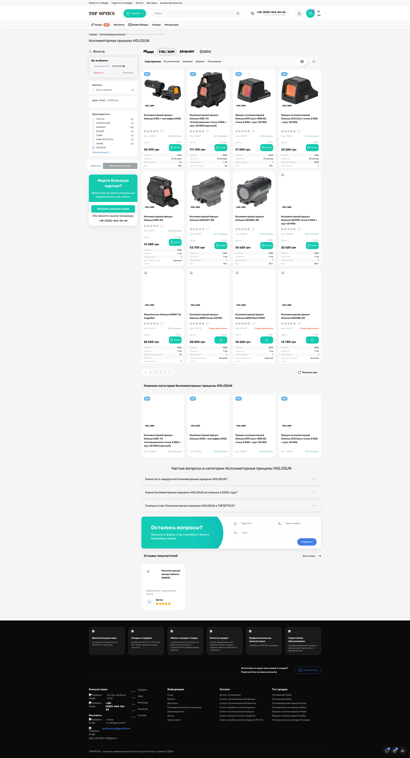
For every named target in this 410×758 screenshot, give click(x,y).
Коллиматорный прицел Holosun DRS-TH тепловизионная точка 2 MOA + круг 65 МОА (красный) (208, 120)
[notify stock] (220, 339)
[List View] (313, 61)
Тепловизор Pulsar (282, 695)
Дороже (200, 61)
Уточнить (128, 72)
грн (318, 15)
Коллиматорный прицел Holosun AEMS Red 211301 (250, 316)
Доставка (152, 3)
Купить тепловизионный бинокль (238, 703)
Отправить (307, 541)
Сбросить (98, 72)
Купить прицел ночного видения (237, 715)
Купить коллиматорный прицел (237, 711)
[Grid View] (302, 61)
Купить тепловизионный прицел (237, 699)
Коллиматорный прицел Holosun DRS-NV (158, 218)
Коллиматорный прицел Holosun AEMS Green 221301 (206, 316)
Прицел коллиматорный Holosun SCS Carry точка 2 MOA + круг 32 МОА (299, 119)
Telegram (142, 689)
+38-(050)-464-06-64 (271, 12)
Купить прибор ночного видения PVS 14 (241, 720)
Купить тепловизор (230, 695)
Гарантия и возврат (122, 3)
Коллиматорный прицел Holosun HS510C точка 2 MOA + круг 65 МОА (299, 220)
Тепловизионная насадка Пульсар (291, 720)
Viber (140, 696)
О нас (170, 695)
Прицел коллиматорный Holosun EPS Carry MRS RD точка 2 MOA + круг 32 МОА (251, 119)
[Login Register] (299, 13)
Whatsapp (143, 702)
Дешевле (188, 61)
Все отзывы (309, 556)
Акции (170, 715)
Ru (319, 12)
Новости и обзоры (98, 3)
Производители (175, 711)
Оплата (140, 3)
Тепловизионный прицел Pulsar (289, 703)
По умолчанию (172, 61)
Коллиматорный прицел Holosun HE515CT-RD (204, 218)
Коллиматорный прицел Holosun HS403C (170, 574)
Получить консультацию (113, 208)
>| (169, 372)
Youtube (142, 715)
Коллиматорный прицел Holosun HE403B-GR (295, 316)
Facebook (143, 709)
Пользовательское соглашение (184, 707)
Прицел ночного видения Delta (289, 715)
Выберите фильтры (120, 165)
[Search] (238, 13)
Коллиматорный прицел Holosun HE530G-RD (249, 218)
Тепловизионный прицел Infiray (289, 707)
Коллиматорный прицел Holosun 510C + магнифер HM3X (162, 117)
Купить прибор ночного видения (237, 707)
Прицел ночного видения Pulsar (289, 711)
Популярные (214, 61)
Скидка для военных (171, 3)
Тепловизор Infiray (282, 699)
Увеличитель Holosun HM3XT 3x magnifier (162, 316)
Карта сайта (174, 720)
